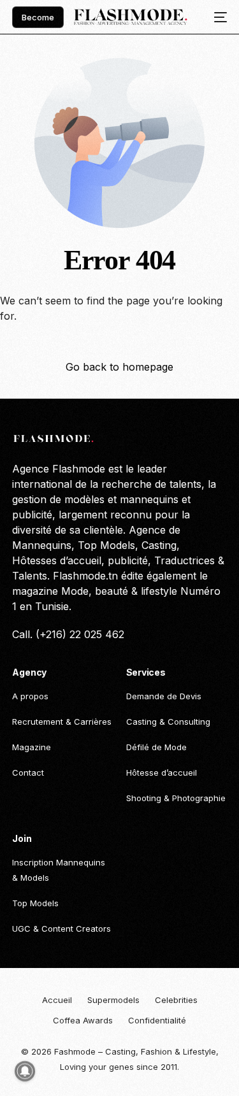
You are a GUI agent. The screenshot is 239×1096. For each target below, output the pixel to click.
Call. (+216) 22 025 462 (68, 634)
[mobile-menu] (216, 17)
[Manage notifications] (25, 1071)
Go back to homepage (119, 366)
